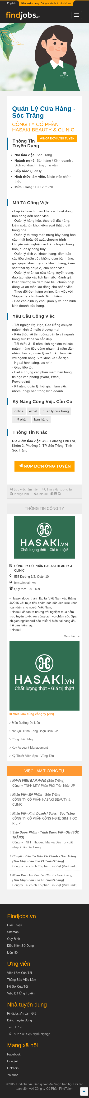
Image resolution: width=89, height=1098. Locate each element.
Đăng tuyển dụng (19, 1020)
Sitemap (13, 932)
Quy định (13, 939)
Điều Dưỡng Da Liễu (26, 723)
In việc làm (21, 494)
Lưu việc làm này (25, 489)
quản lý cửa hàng (56, 411)
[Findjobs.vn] (22, 17)
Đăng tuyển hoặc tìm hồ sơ (46, 3)
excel (33, 411)
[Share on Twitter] (59, 494)
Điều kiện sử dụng (20, 945)
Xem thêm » (72, 636)
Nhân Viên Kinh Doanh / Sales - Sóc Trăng (43, 813)
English (11, 3)
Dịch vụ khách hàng (29, 165)
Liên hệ (12, 952)
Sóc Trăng (44, 155)
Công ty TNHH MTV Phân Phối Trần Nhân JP (43, 785)
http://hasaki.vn (25, 583)
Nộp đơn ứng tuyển (58, 138)
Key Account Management (30, 747)
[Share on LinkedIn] (55, 494)
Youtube (12, 1075)
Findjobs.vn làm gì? (21, 1013)
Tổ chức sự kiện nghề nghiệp (28, 1034)
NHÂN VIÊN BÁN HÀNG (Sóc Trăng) (38, 780)
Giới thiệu (14, 925)
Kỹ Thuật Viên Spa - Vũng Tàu (33, 756)
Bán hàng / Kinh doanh (54, 160)
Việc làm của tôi (19, 973)
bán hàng (41, 419)
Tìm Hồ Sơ (15, 1027)
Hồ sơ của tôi (17, 986)
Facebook (14, 1054)
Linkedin (13, 1068)
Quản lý (36, 171)
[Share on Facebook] (52, 494)
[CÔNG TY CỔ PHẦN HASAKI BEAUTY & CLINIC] (44, 537)
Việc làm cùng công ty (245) (33, 714)
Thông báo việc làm (21, 979)
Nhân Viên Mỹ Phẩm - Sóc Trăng (36, 794)
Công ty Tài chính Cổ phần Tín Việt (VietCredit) (44, 866)
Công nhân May (22, 739)
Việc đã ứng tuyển (20, 993)
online (18, 411)
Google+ (13, 1061)
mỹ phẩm (21, 419)
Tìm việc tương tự (59, 489)
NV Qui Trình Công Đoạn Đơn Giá (35, 731)
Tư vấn (52, 165)
